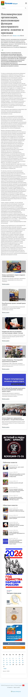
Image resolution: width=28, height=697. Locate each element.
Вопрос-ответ (16, 35)
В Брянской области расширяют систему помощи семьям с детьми (12, 332)
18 (6, 662)
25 (7, 664)
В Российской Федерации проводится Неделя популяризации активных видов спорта (13, 389)
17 (3, 662)
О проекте (10, 687)
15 (19, 660)
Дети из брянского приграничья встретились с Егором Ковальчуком (13, 418)
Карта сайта (17, 687)
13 (13, 660)
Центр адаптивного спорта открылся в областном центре (13, 275)
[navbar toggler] (26, 3)
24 (3, 664)
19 (10, 662)
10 (3, 660)
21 (16, 662)
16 (22, 660)
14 (16, 660)
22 (19, 662)
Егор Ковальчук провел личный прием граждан (14, 304)
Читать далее (5, 284)
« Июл (4, 668)
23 (22, 662)
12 (10, 660)
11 (6, 660)
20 (13, 662)
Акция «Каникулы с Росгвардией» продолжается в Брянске (12, 360)
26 (10, 664)
